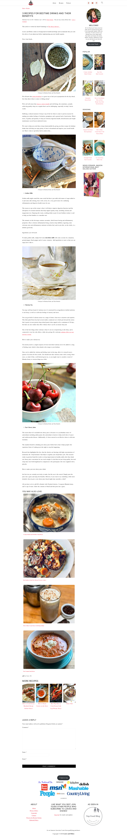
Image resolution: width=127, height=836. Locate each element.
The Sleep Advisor (54, 26)
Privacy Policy (34, 810)
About (54, 3)
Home (23, 8)
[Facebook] (88, 3)
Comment (25, 727)
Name (24, 752)
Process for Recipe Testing (34, 818)
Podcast (68, 3)
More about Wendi (93, 44)
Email (24, 759)
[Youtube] (92, 3)
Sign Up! (56, 815)
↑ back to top (63, 778)
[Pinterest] (96, 3)
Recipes (61, 3)
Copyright (34, 813)
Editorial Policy (33, 820)
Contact (34, 815)
